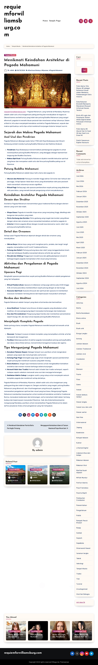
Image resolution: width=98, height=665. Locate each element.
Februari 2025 (81, 253)
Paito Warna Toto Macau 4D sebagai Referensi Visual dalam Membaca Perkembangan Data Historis (83, 91)
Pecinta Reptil (81, 493)
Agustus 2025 (81, 222)
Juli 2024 (79, 288)
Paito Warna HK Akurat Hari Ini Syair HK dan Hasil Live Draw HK (83, 132)
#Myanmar (44, 70)
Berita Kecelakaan (83, 313)
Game (78, 385)
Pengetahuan (81, 510)
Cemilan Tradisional (83, 349)
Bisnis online (81, 318)
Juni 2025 (80, 232)
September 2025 (82, 217)
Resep (78, 528)
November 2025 (82, 207)
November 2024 (82, 268)
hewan (78, 390)
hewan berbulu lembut (81, 396)
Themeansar (64, 662)
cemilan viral (81, 354)
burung (79, 339)
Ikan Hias (79, 417)
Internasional (81, 422)
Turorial (79, 584)
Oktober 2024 (81, 273)
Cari (78, 57)
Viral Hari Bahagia (82, 594)
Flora (78, 379)
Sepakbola (80, 543)
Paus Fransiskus (82, 488)
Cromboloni (80, 359)
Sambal (79, 533)
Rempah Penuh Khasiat (81, 522)
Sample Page (55, 21)
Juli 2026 (79, 176)
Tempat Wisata (10, 55)
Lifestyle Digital (82, 448)
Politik (78, 515)
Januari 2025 (81, 258)
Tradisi (78, 574)
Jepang (79, 427)
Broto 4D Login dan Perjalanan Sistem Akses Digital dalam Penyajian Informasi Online (83, 119)
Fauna (78, 374)
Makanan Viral (81, 465)
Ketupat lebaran (82, 438)
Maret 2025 (80, 247)
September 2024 (82, 278)
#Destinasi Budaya (34, 70)
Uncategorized (81, 589)
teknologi (79, 563)
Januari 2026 (81, 196)
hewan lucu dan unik (84, 407)
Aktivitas (79, 303)
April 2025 (80, 242)
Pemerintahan (81, 505)
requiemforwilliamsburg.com (14, 21)
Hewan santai (81, 412)
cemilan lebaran (82, 344)
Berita (78, 308)
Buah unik (80, 328)
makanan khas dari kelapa (83, 454)
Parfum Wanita (81, 483)
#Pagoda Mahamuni (55, 70)
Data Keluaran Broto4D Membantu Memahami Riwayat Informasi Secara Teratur (83, 106)
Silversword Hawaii (83, 548)
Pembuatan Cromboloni (80, 499)
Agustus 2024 (81, 283)
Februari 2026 (81, 191)
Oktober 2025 (81, 212)
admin (12, 70)
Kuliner (78, 443)
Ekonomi (79, 369)
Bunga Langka (81, 333)
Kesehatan (80, 433)
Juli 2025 (79, 227)
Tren (78, 579)
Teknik (78, 558)
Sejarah (79, 538)
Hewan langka (81, 402)
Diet (77, 364)
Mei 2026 (79, 186)
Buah (78, 323)
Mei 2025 (79, 237)
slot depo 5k (80, 602)
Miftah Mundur (81, 478)
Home (45, 21)
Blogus (54, 662)
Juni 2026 (80, 181)
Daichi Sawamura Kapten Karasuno (82, 141)
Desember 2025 (82, 202)
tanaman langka (82, 553)
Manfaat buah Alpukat (81, 472)
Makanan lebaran (82, 460)
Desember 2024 (82, 263)
